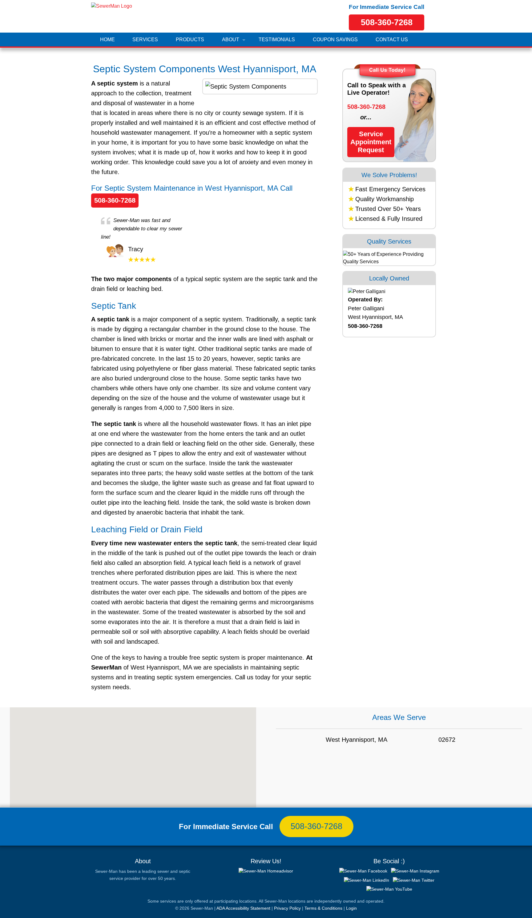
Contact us (392, 39)
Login (351, 908)
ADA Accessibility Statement (243, 908)
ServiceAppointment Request (370, 142)
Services (145, 39)
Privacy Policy (287, 908)
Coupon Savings (335, 39)
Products (190, 39)
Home (107, 39)
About (230, 39)
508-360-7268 (387, 22)
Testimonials (277, 39)
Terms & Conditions (323, 908)
